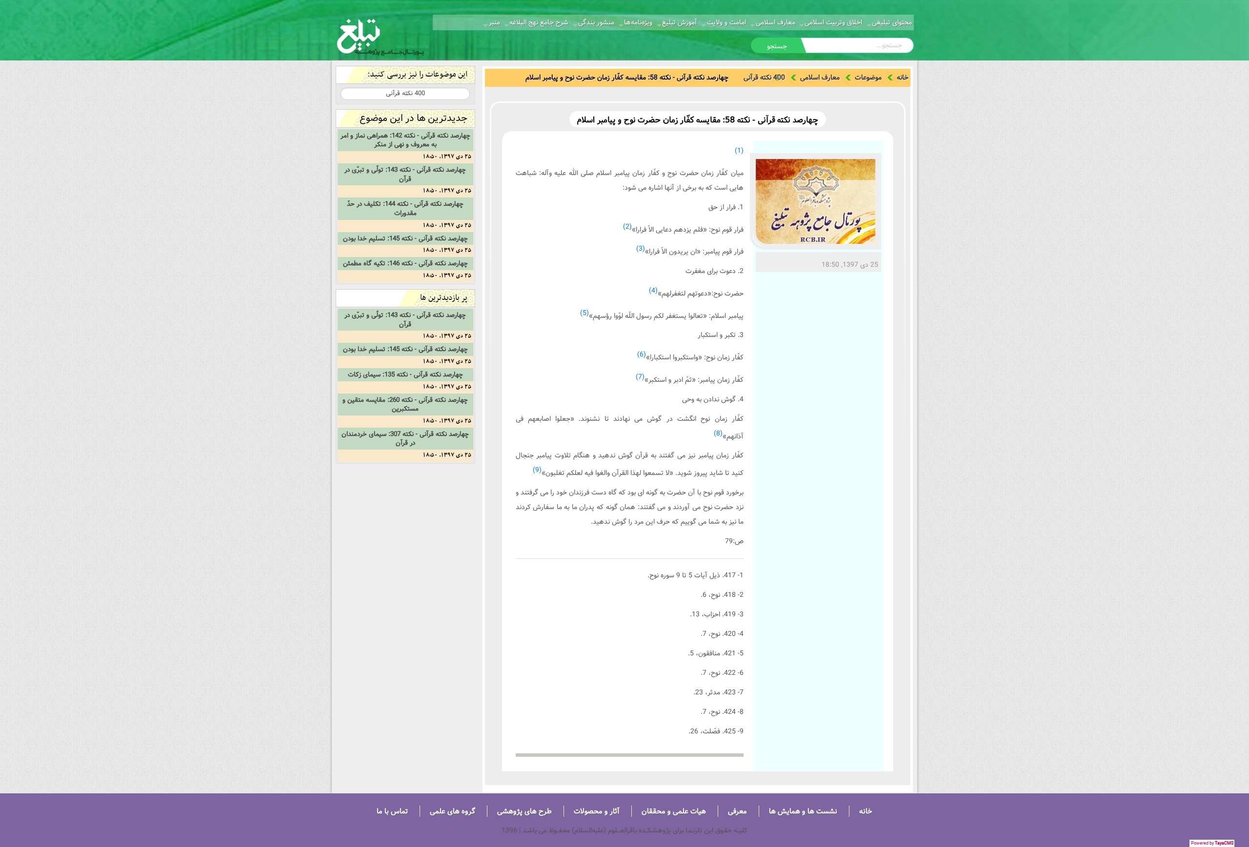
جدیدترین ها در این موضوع (413, 118)
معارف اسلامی (775, 22)
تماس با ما (392, 811)
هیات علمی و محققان (674, 811)
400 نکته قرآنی (764, 77)
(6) (641, 354)
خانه (902, 77)
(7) (640, 377)
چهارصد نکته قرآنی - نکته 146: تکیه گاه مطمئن (405, 263)
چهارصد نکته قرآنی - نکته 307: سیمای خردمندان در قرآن (405, 439)
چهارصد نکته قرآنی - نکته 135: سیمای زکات (405, 374)
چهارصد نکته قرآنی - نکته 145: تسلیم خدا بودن (405, 238)
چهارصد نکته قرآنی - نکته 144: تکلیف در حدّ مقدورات (405, 208)
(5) (584, 313)
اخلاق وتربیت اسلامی (833, 22)
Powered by (1212, 843)
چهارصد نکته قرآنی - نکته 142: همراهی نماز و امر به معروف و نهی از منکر (405, 140)
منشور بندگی (596, 22)
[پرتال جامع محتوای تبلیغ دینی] (380, 36)
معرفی (737, 811)
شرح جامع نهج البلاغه (538, 22)
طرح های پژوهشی (524, 811)
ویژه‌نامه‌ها (638, 22)
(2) (627, 227)
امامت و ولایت (726, 22)
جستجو (777, 46)
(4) (653, 290)
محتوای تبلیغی (892, 22)
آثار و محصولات (597, 811)
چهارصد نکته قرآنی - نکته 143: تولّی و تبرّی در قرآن (405, 174)
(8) (718, 433)
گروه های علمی (452, 811)
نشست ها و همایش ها (803, 811)
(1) (739, 151)
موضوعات (868, 77)
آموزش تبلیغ (679, 22)
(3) (640, 249)
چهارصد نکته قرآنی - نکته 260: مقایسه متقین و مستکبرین (405, 404)
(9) (537, 470)
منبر (494, 22)
